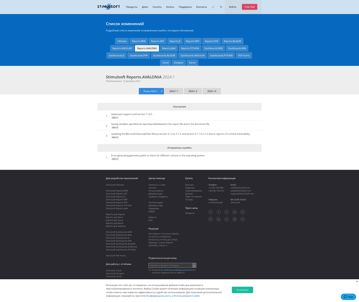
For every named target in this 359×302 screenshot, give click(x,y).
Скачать (157, 6)
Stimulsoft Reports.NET (117, 193)
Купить (170, 6)
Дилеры (189, 193)
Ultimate (121, 41)
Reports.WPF (192, 41)
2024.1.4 (211, 91)
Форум (152, 211)
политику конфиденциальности (179, 270)
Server (192, 62)
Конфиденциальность (158, 295)
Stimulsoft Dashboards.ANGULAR (121, 246)
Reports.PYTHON (190, 48)
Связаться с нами (157, 184)
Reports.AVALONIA (147, 48)
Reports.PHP (211, 41)
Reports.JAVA (169, 48)
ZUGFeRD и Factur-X (158, 245)
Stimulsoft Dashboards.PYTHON (121, 249)
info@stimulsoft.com (240, 187)
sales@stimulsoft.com (241, 190)
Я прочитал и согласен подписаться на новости (174, 271)
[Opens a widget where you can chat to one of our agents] (348, 297)
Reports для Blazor (115, 223)
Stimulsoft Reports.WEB (117, 190)
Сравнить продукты (158, 196)
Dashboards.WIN (237, 48)
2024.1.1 (174, 91)
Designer (179, 62)
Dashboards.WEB (213, 48)
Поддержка (185, 6)
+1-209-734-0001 (216, 187)
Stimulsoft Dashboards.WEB (119, 232)
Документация (156, 193)
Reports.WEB (139, 41)
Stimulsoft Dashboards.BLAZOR (120, 243)
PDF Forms (244, 55)
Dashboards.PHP (139, 55)
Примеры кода (156, 205)
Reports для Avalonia (116, 226)
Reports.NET (157, 41)
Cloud (165, 62)
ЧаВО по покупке (193, 196)
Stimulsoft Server (114, 276)
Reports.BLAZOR (232, 41)
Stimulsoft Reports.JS (116, 196)
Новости (153, 217)
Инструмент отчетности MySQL (164, 233)
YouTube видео (156, 202)
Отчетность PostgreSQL (160, 236)
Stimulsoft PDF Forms (116, 255)
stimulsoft (235, 202)
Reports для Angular (115, 214)
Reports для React (114, 217)
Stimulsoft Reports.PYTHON (119, 205)
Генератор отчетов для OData (163, 239)
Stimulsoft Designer (115, 273)
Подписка (190, 187)
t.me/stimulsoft (215, 202)
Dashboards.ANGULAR (193, 55)
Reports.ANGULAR (122, 48)
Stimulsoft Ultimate (115, 184)
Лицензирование (193, 190)
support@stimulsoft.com (242, 193)
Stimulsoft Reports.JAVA (117, 208)
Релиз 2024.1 (153, 91)
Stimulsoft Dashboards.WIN (119, 235)
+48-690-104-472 (216, 190)
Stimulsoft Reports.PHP (116, 202)
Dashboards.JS (116, 55)
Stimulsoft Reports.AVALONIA (140, 76)
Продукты (131, 6)
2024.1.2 (192, 91)
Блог (151, 220)
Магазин (189, 184)
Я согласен (242, 289)
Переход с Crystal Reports (161, 242)
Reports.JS (175, 41)
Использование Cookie (187, 295)
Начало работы (156, 190)
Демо (145, 6)
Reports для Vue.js (114, 220)
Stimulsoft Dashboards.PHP (119, 240)
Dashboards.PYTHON (221, 55)
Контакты (201, 6)
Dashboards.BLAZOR (164, 55)
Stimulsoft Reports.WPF (117, 199)
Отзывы (189, 199)
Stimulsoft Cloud (113, 270)
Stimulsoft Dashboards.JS (118, 238)
